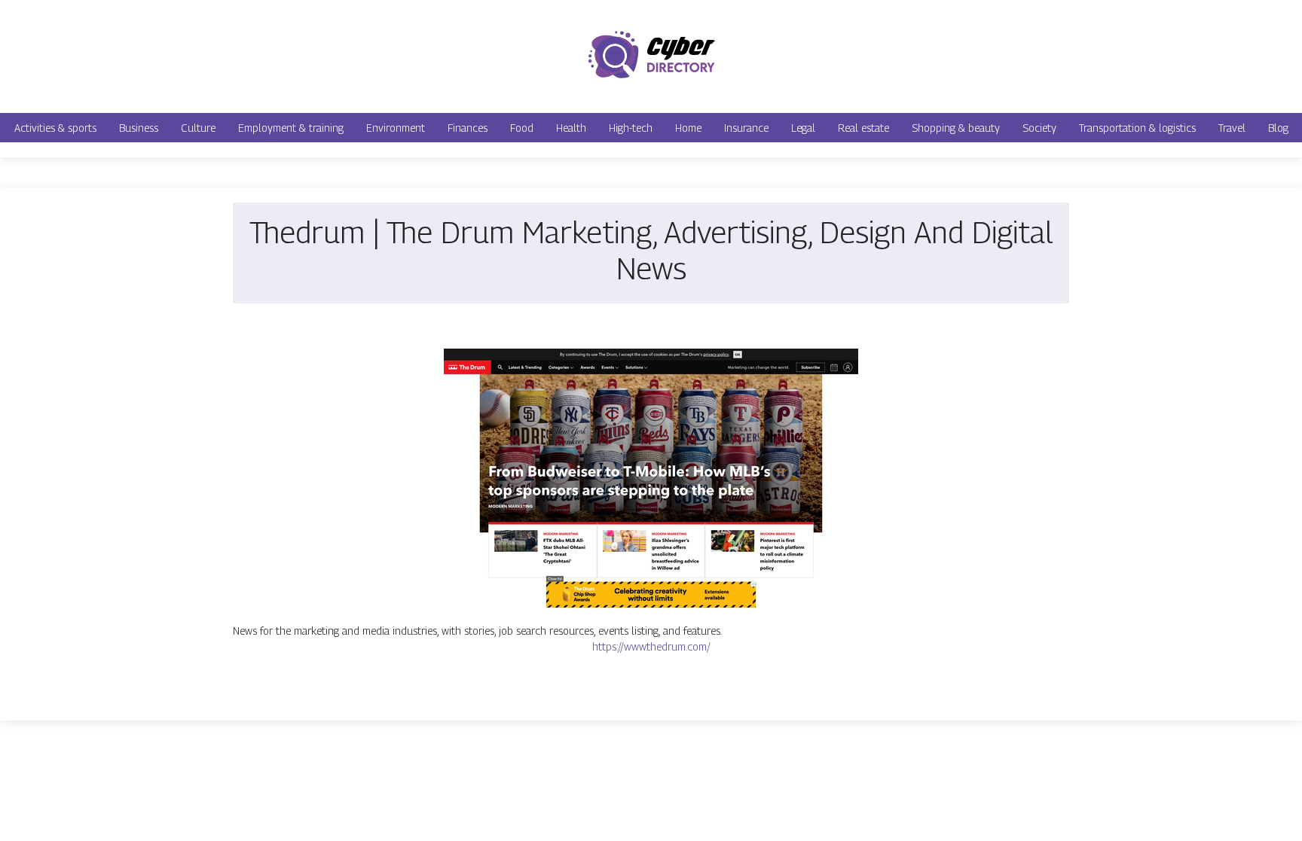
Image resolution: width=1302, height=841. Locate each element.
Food (521, 127)
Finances (467, 127)
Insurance (746, 127)
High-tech (631, 127)
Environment (395, 127)
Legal (803, 127)
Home (688, 127)
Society (1039, 127)
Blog (1278, 127)
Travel (1231, 127)
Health (571, 127)
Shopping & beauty (956, 127)
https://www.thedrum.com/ (651, 646)
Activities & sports (55, 127)
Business (138, 127)
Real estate (863, 127)
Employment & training (291, 127)
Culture (198, 127)
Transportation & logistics (1137, 127)
